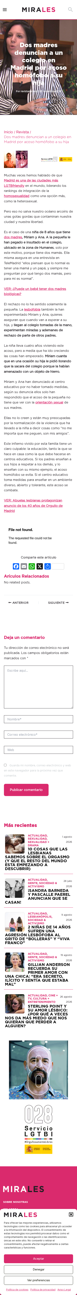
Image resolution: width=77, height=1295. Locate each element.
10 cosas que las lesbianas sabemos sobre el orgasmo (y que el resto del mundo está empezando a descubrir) (37, 859)
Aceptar (38, 1258)
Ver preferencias (38, 1280)
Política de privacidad (42, 1289)
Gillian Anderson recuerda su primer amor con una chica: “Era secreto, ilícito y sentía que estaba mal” (37, 974)
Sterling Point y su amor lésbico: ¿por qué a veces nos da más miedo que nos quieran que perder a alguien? (36, 1016)
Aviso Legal (64, 1289)
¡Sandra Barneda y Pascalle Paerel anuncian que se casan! (37, 896)
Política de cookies (17, 1289)
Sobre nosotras (15, 1202)
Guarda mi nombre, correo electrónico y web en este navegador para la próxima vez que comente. (37, 770)
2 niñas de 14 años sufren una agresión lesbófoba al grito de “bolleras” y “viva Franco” (38, 935)
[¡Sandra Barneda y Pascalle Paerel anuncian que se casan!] (15, 888)
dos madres (13, 237)
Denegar (38, 1269)
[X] (40, 566)
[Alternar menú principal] (5, 10)
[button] (71, 1214)
